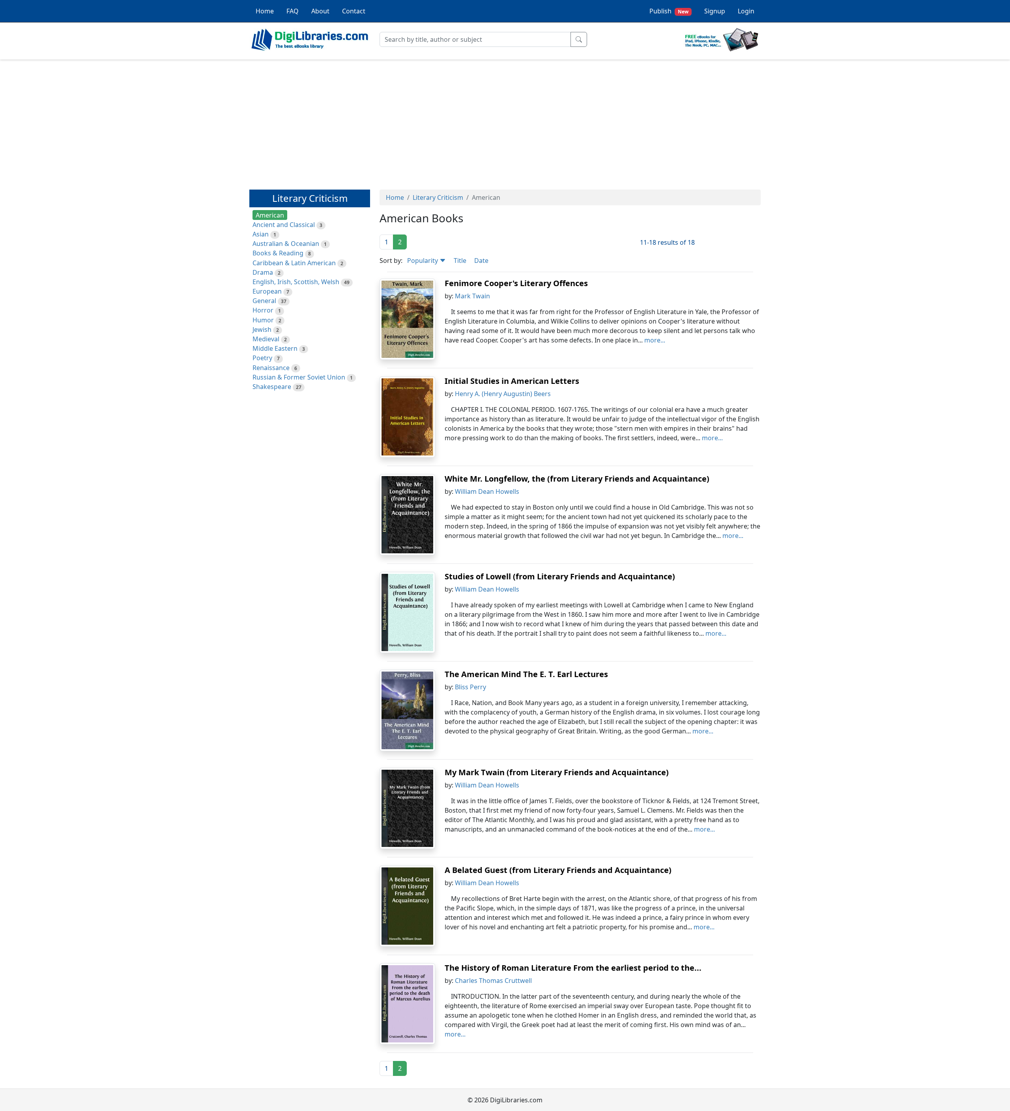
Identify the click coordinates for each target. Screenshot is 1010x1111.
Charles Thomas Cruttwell (493, 980)
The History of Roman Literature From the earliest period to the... (573, 967)
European (267, 291)
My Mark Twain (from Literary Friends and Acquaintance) (557, 772)
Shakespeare (271, 386)
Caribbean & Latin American (294, 263)
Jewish (261, 329)
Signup (714, 11)
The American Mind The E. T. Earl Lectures (526, 674)
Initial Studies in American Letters (512, 381)
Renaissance (271, 367)
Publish (668, 11)
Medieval (265, 339)
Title (460, 260)
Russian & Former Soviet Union (298, 377)
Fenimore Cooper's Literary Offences (516, 283)
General (264, 300)
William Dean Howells (487, 491)
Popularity (423, 260)
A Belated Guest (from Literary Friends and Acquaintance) (558, 870)
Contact (353, 11)
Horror (262, 310)
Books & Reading (277, 253)
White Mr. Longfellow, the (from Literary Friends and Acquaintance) (577, 478)
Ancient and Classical (283, 224)
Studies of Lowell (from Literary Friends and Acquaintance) (560, 576)
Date (481, 260)
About (320, 11)
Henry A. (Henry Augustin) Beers (503, 393)
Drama (262, 272)
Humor (263, 320)
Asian (260, 234)
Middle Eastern (274, 348)
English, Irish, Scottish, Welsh (295, 281)
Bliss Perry (470, 687)
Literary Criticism (438, 197)
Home (265, 11)
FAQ (292, 11)
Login (746, 11)
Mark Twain (472, 296)
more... (654, 340)
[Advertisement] (505, 121)
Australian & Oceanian (285, 243)
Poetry (262, 358)
